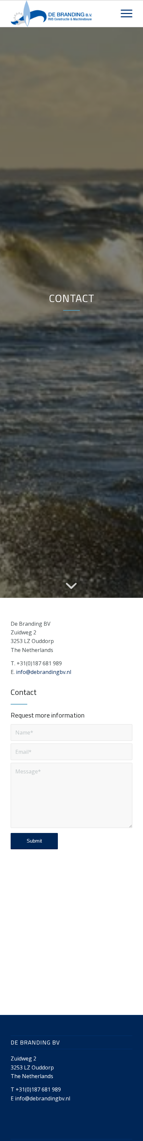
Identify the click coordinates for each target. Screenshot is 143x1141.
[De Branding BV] (59, 13)
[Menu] (123, 13)
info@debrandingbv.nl (43, 672)
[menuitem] (123, 13)
